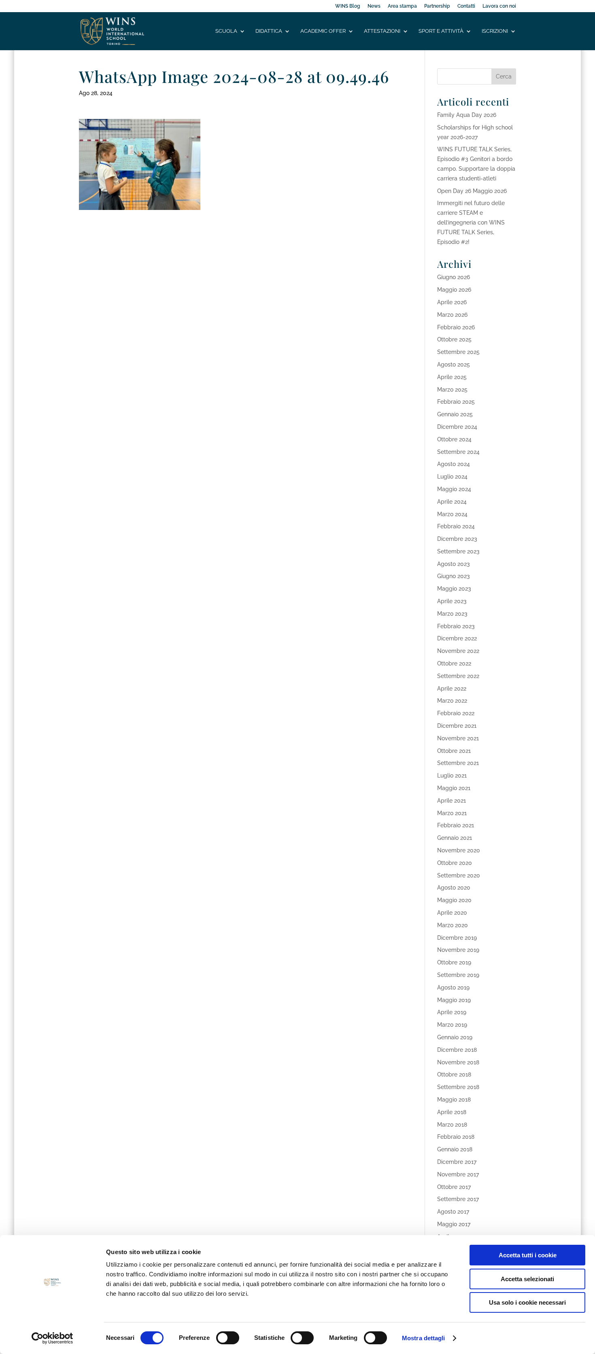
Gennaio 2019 (454, 1037)
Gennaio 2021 (454, 838)
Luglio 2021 (452, 775)
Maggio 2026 (454, 289)
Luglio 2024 (452, 476)
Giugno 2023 (453, 576)
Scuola (226, 31)
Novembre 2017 (458, 1174)
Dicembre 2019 (457, 937)
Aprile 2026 (452, 302)
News (374, 6)
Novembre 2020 (458, 850)
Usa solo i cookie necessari (527, 1302)
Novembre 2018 (458, 1062)
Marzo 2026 (452, 314)
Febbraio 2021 (455, 825)
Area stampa (402, 6)
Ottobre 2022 (454, 663)
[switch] (227, 1337)
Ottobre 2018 (454, 1074)
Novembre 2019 (458, 950)
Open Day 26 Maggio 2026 (472, 191)
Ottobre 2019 (454, 962)
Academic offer (323, 31)
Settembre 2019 (458, 975)
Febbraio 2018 (455, 1137)
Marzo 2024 (452, 514)
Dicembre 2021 (456, 726)
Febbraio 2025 (456, 401)
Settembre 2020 (458, 875)
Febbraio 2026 (456, 327)
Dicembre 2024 (457, 427)
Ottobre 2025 (454, 339)
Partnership (437, 6)
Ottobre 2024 (454, 439)
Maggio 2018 (454, 1099)
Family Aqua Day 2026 (466, 115)
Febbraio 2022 (455, 713)
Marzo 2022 (452, 700)
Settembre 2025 (458, 352)
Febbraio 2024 (456, 526)
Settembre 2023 (458, 551)
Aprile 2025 (452, 377)
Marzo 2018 (452, 1124)
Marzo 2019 (452, 1024)
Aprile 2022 (451, 688)
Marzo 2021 (452, 813)
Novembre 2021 (458, 738)
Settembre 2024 (458, 452)
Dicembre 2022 (457, 638)
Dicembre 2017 (456, 1162)
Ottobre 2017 (454, 1187)
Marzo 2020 (452, 925)
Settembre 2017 (458, 1199)
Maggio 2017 (453, 1224)
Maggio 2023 (454, 588)
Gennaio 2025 (455, 414)
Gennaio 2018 (454, 1149)
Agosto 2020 (453, 887)
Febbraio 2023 (456, 626)
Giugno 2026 (453, 277)
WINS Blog (347, 6)
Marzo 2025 (452, 389)
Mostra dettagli (423, 1338)
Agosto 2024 (453, 464)
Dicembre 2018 (457, 1050)
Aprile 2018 (451, 1112)
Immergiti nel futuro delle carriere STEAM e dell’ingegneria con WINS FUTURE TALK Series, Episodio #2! (471, 222)
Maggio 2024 (454, 489)
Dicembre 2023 (457, 539)
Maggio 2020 (454, 900)
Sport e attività (441, 31)
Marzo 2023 (452, 613)
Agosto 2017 (453, 1211)
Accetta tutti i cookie (528, 1255)
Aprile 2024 (452, 501)
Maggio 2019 (454, 1000)
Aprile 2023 (452, 601)
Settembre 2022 (458, 676)
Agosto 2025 (453, 364)
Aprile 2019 (451, 1012)
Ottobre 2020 (454, 863)
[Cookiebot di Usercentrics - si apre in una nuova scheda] (52, 1338)
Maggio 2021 (453, 788)
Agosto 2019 (453, 987)
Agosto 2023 (453, 564)
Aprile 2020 (452, 912)
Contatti (466, 6)
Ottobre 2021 (454, 751)
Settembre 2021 (458, 763)
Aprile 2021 (451, 800)
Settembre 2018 (458, 1087)
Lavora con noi (499, 6)
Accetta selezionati (527, 1279)
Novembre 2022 (458, 651)
